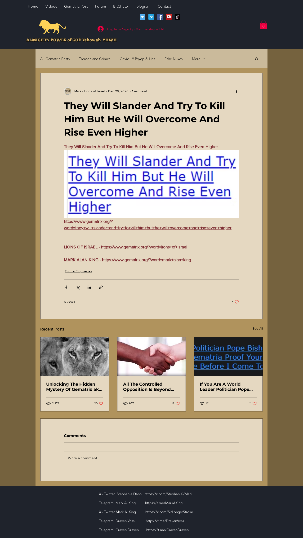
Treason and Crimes (94, 59)
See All (258, 328)
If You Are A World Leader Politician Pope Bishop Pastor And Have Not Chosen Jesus (227, 387)
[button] (263, 24)
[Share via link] (101, 287)
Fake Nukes (174, 59)
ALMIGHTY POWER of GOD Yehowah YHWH (71, 40)
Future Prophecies (78, 271)
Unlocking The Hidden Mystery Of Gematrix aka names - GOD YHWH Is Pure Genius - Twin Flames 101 (74, 387)
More (196, 59)
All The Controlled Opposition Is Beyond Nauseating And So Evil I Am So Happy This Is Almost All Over (150, 387)
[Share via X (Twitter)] (78, 287)
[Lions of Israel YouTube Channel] (169, 17)
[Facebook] (160, 17)
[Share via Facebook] (66, 287)
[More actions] (236, 91)
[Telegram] (151, 17)
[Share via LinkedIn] (89, 287)
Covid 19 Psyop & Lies (137, 59)
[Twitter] (142, 17)
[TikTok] (177, 17)
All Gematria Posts (55, 59)
